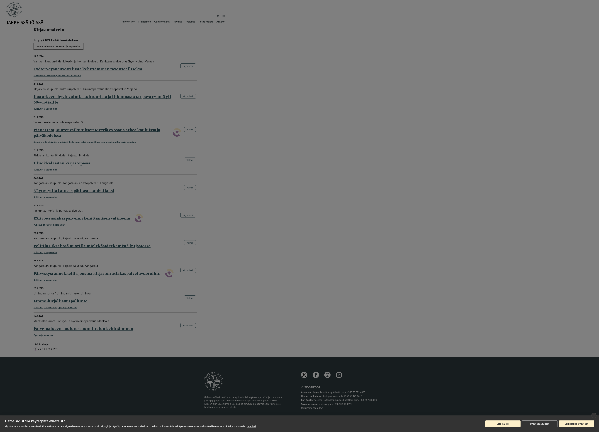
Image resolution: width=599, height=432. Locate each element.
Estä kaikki (503, 423)
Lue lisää (251, 426)
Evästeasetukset (539, 423)
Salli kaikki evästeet (576, 423)
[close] (594, 415)
